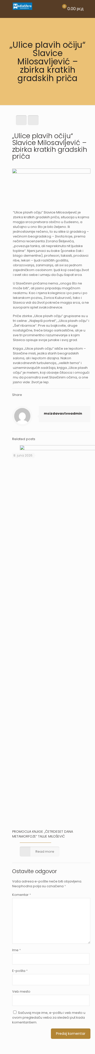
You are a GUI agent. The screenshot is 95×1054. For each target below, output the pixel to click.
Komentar (21, 894)
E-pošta (20, 970)
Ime (16, 950)
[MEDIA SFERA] (22, 9)
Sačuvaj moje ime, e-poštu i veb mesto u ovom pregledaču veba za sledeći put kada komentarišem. (48, 1017)
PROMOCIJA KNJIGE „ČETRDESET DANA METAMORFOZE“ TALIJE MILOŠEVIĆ (42, 834)
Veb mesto (21, 991)
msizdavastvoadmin (63, 413)
